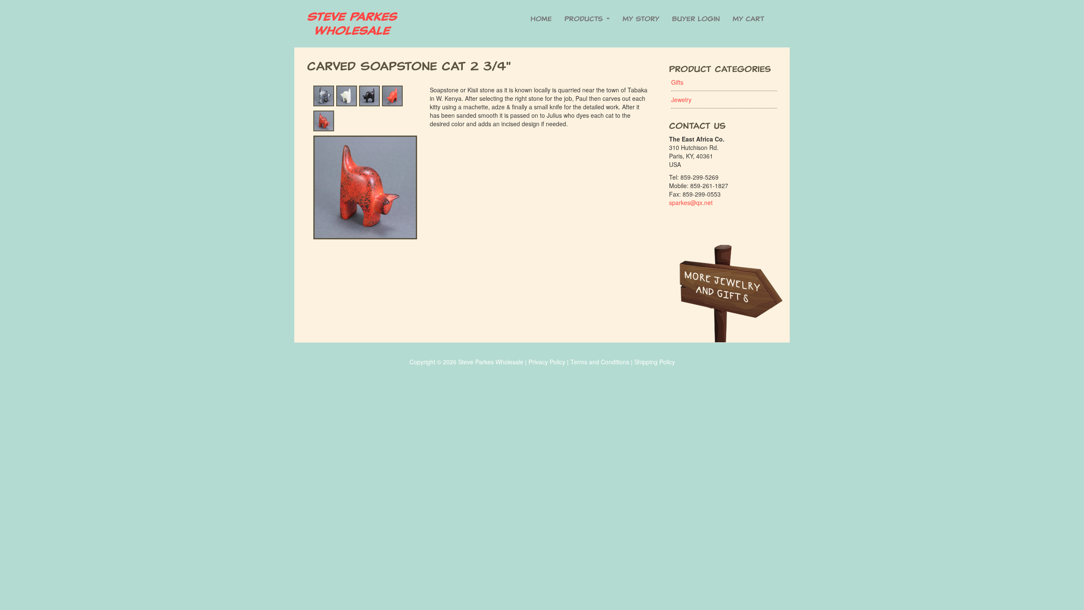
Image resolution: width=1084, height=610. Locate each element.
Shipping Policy (654, 362)
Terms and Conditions (599, 362)
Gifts (677, 82)
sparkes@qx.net (691, 202)
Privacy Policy (546, 362)
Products (585, 18)
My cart (748, 18)
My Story (640, 18)
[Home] (355, 24)
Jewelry (681, 99)
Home (541, 18)
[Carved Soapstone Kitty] (365, 162)
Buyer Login (696, 18)
